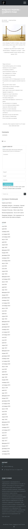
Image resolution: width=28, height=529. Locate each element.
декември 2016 (6, 448)
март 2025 (4, 247)
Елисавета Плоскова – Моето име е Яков (12, 210)
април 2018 (5, 417)
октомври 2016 (6, 454)
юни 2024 (4, 268)
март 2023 (4, 290)
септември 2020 (6, 364)
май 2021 (4, 342)
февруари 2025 (6, 250)
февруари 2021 (6, 350)
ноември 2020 (5, 358)
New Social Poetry (13, 20)
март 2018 (4, 419)
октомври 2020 (6, 361)
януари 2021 (5, 353)
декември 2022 (6, 297)
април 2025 (5, 244)
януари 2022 (5, 324)
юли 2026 (4, 226)
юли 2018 (4, 411)
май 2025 (4, 242)
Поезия (4, 141)
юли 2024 (4, 266)
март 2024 (4, 274)
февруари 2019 (6, 395)
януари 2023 (5, 295)
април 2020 (5, 374)
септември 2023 (6, 279)
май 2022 (4, 313)
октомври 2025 (6, 234)
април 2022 (5, 316)
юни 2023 (4, 284)
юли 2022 (4, 311)
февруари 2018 (6, 422)
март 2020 (4, 377)
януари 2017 (5, 446)
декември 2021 (6, 327)
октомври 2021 (6, 332)
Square (15, 524)
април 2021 (5, 345)
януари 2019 (5, 398)
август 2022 (5, 308)
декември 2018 (6, 401)
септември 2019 (6, 385)
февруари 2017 (6, 443)
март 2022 (4, 319)
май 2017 (4, 435)
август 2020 (5, 366)
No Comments (5, 21)
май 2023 (4, 287)
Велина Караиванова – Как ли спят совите (13, 212)
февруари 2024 (6, 276)
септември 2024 (6, 260)
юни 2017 (4, 432)
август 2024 (5, 263)
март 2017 (4, 440)
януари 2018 (5, 424)
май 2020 (4, 372)
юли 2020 (4, 369)
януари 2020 (5, 379)
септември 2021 (6, 334)
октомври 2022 (6, 303)
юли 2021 (4, 337)
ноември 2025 (5, 231)
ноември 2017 (5, 427)
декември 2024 (6, 255)
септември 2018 (6, 406)
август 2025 (5, 239)
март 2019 (4, 393)
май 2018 (4, 414)
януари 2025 (5, 252)
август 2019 (5, 387)
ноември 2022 (5, 300)
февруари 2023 (6, 292)
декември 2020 (6, 356)
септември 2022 (6, 305)
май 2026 (4, 229)
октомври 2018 (6, 403)
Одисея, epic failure (7, 203)
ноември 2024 (5, 258)
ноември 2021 (5, 329)
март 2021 (4, 348)
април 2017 (5, 438)
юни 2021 (4, 340)
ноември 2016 (5, 451)
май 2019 (4, 390)
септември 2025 (6, 237)
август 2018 (5, 409)
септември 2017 (6, 430)
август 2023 (5, 282)
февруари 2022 (6, 321)
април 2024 (5, 271)
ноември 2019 (5, 382)
